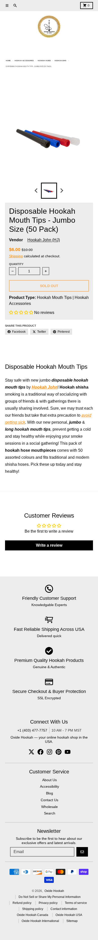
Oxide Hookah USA (69, 915)
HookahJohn (60, 60)
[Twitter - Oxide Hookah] (31, 752)
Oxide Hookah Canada (32, 915)
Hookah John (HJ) (43, 240)
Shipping (16, 256)
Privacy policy (48, 903)
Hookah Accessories (24, 60)
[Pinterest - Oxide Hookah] (59, 752)
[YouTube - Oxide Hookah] (68, 752)
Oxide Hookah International (40, 921)
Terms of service (76, 903)
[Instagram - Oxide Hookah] (49, 752)
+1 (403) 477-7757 (32, 730)
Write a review (49, 545)
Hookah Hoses (44, 60)
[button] (21, 312)
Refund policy (22, 903)
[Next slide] (61, 191)
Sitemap (72, 921)
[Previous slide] (36, 191)
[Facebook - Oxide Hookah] (40, 752)
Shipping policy (32, 909)
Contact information (64, 909)
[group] (49, 191)
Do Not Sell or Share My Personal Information (50, 897)
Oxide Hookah (54, 891)
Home (8, 60)
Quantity (16, 264)
